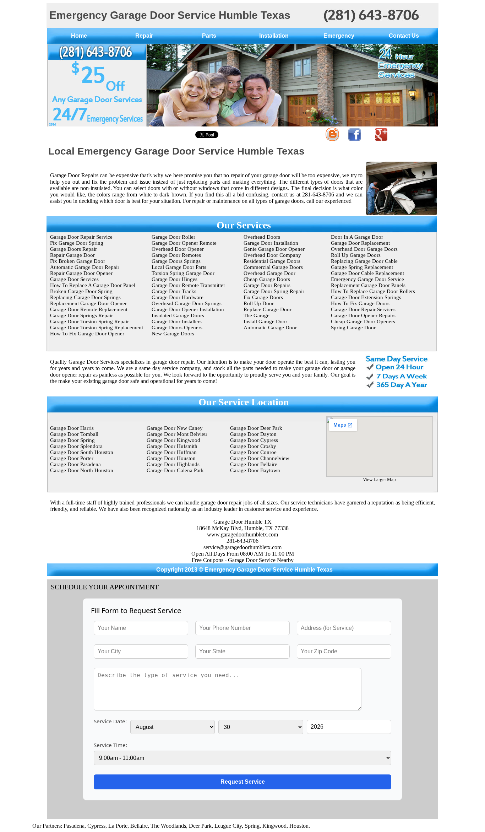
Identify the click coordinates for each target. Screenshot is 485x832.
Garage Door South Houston (81, 452)
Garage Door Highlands (173, 464)
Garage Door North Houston (81, 470)
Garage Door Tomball (74, 434)
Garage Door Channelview (259, 458)
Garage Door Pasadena (75, 464)
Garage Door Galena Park (175, 470)
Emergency (338, 36)
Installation (274, 36)
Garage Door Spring (72, 440)
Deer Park (183, 826)
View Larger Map (379, 479)
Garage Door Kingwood (173, 440)
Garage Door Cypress (254, 440)
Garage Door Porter (71, 458)
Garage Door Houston (171, 458)
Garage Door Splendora (76, 446)
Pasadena (57, 826)
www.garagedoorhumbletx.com (242, 534)
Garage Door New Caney (175, 428)
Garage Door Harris (72, 428)
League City (211, 826)
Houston (282, 826)
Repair (144, 36)
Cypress (80, 826)
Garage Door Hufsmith (172, 446)
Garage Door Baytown (255, 470)
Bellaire (122, 826)
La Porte (101, 826)
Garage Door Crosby (253, 446)
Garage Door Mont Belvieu (177, 434)
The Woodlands (151, 826)
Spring (235, 826)
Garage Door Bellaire (253, 464)
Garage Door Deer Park (256, 428)
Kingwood (258, 826)
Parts (209, 36)
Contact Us (404, 36)
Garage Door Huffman (172, 452)
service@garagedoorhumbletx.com (242, 547)
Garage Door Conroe (253, 452)
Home (79, 36)
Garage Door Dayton (253, 434)
